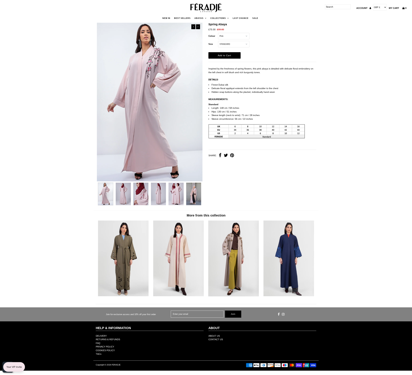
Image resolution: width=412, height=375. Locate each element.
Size (210, 44)
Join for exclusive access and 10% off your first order (131, 314)
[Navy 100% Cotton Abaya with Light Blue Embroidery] (288, 295)
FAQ (98, 343)
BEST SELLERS (182, 18)
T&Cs (98, 354)
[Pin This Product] (232, 155)
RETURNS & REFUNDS (108, 339)
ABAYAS (198, 18)
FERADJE (116, 365)
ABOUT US (214, 336)
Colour (211, 36)
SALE (255, 18)
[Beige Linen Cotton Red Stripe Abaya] (178, 295)
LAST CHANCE (240, 18)
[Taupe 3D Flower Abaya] (233, 295)
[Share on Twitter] (226, 155)
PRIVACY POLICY (105, 346)
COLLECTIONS (218, 18)
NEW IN (166, 18)
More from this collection (206, 215)
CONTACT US (215, 339)
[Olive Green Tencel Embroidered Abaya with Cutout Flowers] (123, 295)
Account (362, 8)
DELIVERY (101, 336)
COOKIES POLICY (105, 350)
